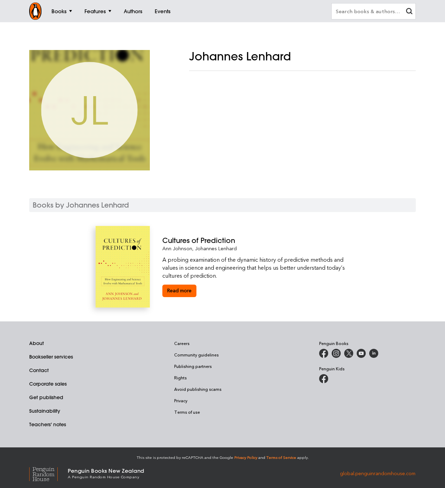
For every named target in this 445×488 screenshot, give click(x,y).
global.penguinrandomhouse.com (377, 473)
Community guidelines (196, 355)
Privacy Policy (245, 457)
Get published (46, 397)
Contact (39, 370)
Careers (181, 343)
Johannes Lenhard (216, 248)
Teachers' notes (47, 424)
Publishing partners (193, 366)
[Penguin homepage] (35, 11)
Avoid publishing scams (197, 389)
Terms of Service (281, 457)
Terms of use (187, 412)
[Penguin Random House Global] (48, 473)
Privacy (180, 400)
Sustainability (44, 411)
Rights (180, 378)
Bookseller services (51, 357)
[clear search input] (409, 12)
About (36, 343)
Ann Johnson (177, 248)
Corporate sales (48, 384)
